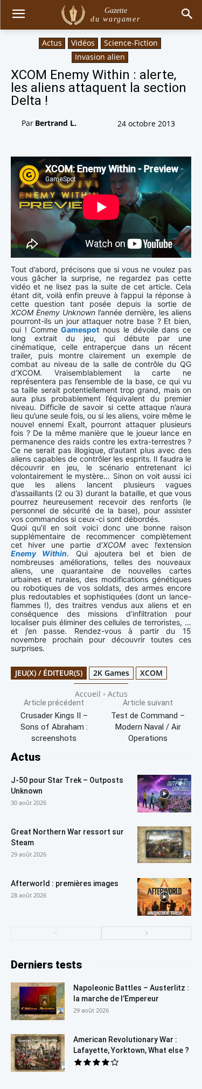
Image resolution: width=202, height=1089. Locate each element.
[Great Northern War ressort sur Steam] (164, 845)
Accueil (88, 694)
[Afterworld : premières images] (164, 897)
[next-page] (146, 933)
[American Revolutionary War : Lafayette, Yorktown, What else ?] (38, 1053)
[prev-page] (56, 933)
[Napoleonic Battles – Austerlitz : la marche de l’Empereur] (38, 1001)
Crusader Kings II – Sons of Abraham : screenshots (54, 727)
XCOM (151, 673)
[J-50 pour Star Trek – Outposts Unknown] (164, 793)
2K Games (111, 673)
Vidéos (83, 43)
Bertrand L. (55, 123)
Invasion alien (100, 57)
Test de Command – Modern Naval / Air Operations (148, 727)
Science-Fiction (131, 43)
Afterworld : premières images (65, 883)
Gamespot (80, 329)
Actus (52, 43)
